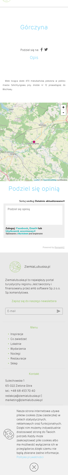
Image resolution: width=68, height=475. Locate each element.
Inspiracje (16, 334)
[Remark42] (34, 224)
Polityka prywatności (30, 457)
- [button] (63, 112)
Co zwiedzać (18, 339)
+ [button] (63, 107)
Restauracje (18, 358)
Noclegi (15, 353)
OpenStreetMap (49, 179)
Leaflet (37, 179)
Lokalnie (15, 344)
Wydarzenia (18, 349)
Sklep (14, 363)
